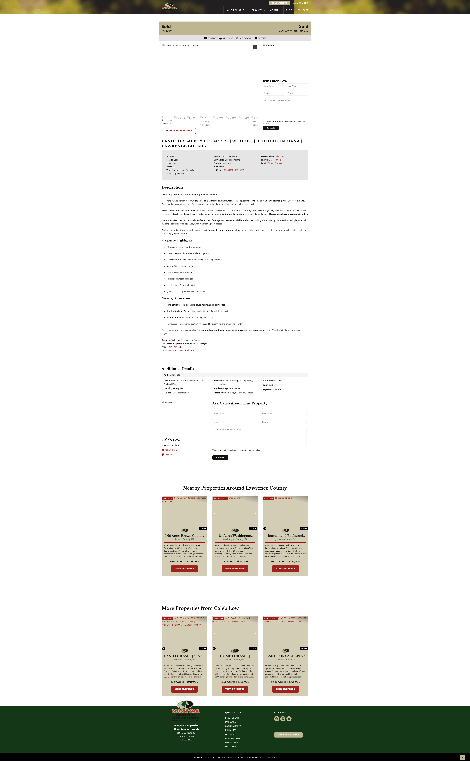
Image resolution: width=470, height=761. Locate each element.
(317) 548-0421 (275, 159)
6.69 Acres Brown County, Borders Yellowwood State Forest (184, 535)
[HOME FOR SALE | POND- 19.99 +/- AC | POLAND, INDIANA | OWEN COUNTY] (235, 633)
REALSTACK (221, 757)
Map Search (231, 722)
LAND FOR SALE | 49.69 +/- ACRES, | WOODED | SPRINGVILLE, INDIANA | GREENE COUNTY (285, 656)
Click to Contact (275, 163)
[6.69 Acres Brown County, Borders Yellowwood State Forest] (184, 513)
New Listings (231, 742)
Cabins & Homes (233, 726)
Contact (303, 10)
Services (257, 10)
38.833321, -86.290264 (234, 170)
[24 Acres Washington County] (235, 513)
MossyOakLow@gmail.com (181, 350)
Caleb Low (279, 156)
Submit (271, 128)
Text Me (168, 454)
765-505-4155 (186, 739)
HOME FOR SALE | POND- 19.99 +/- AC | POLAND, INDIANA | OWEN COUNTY (235, 656)
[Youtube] (289, 718)
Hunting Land (232, 738)
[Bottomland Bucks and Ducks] (285, 513)
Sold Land (230, 746)
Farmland (230, 734)
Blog (289, 10)
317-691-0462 (175, 347)
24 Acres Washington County (235, 535)
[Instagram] (282, 718)
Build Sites (230, 730)
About (274, 10)
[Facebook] (276, 718)
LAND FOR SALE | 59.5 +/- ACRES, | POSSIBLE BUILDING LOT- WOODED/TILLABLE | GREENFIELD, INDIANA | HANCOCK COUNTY (184, 656)
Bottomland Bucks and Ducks (285, 535)
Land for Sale (235, 10)
